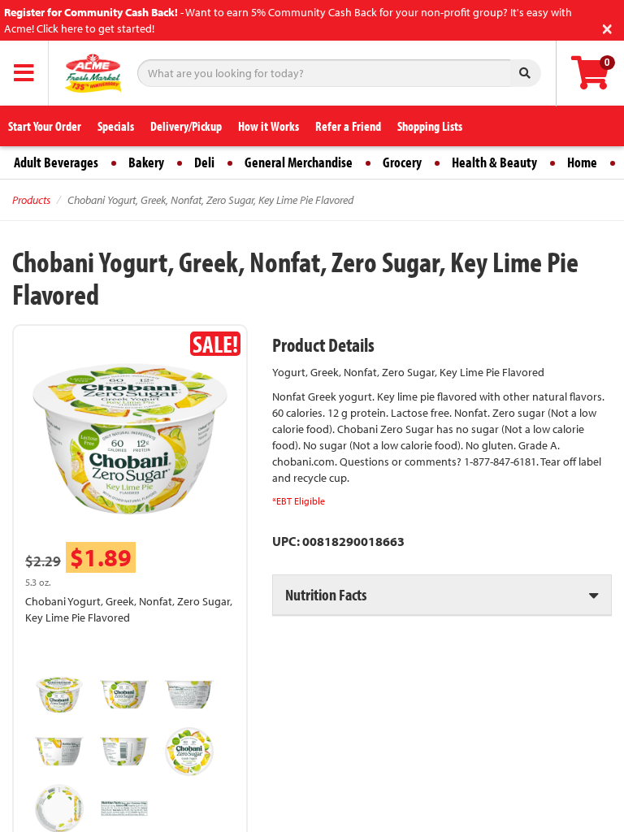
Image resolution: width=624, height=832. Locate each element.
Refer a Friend (348, 126)
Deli (204, 162)
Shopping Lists (429, 126)
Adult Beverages (56, 162)
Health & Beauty (494, 162)
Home (582, 162)
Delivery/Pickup (186, 126)
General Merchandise (299, 162)
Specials (116, 126)
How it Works (268, 126)
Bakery (146, 162)
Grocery (402, 162)
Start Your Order (44, 126)
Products (31, 200)
